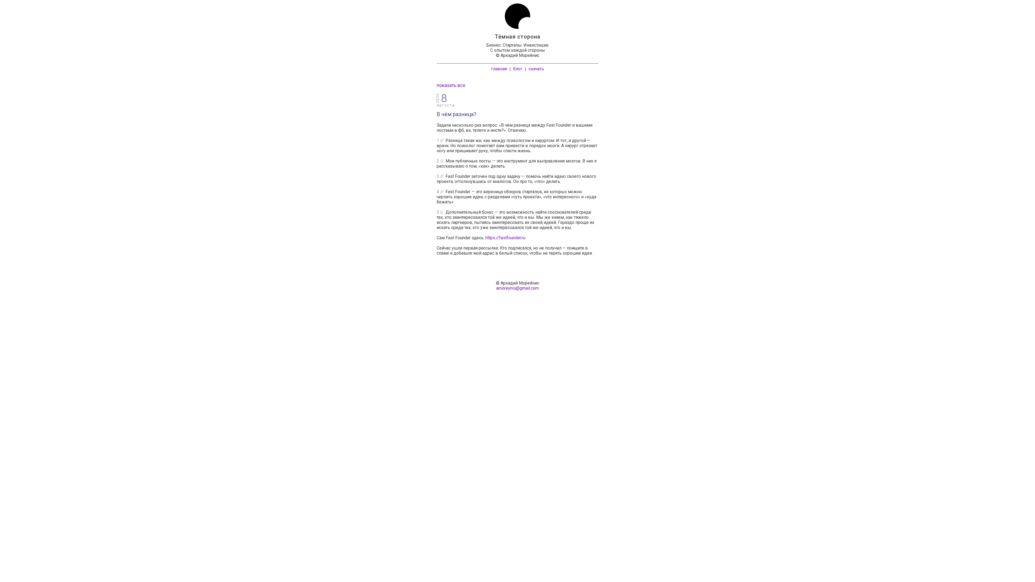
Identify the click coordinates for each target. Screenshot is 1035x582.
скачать (536, 68)
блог (517, 68)
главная (499, 68)
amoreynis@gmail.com (517, 288)
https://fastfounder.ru (505, 237)
